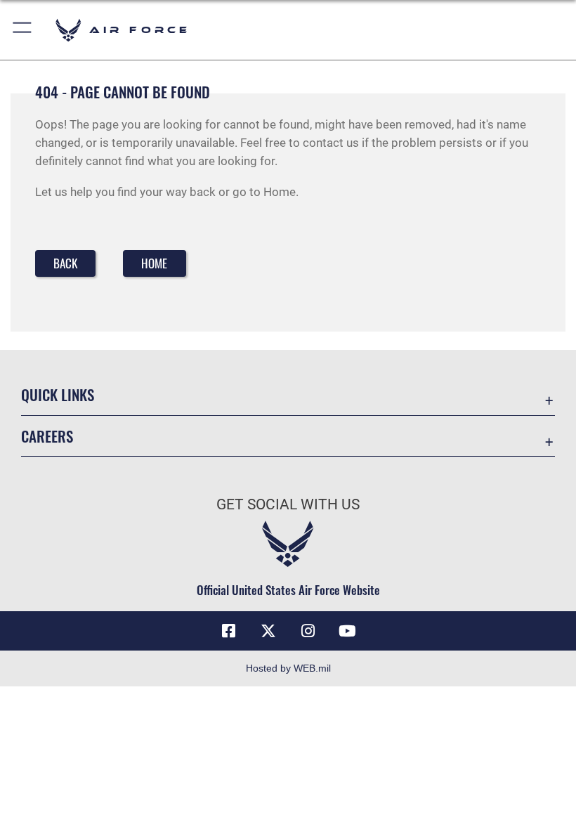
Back (65, 263)
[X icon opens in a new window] (268, 630)
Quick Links (57, 394)
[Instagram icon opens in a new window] (307, 630)
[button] (23, 30)
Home (154, 263)
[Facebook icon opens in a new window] (229, 630)
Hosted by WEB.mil (288, 668)
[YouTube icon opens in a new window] (347, 630)
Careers (47, 436)
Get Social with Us (288, 504)
